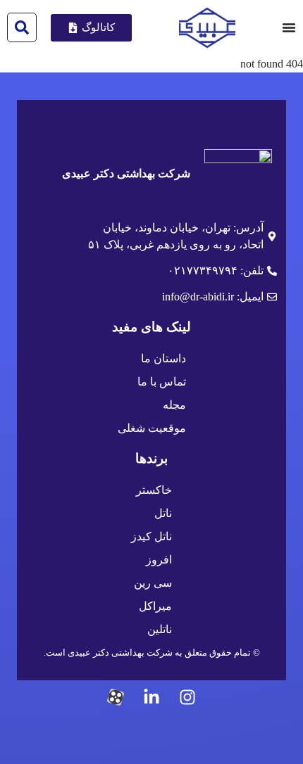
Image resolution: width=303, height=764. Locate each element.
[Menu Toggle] (289, 27)
